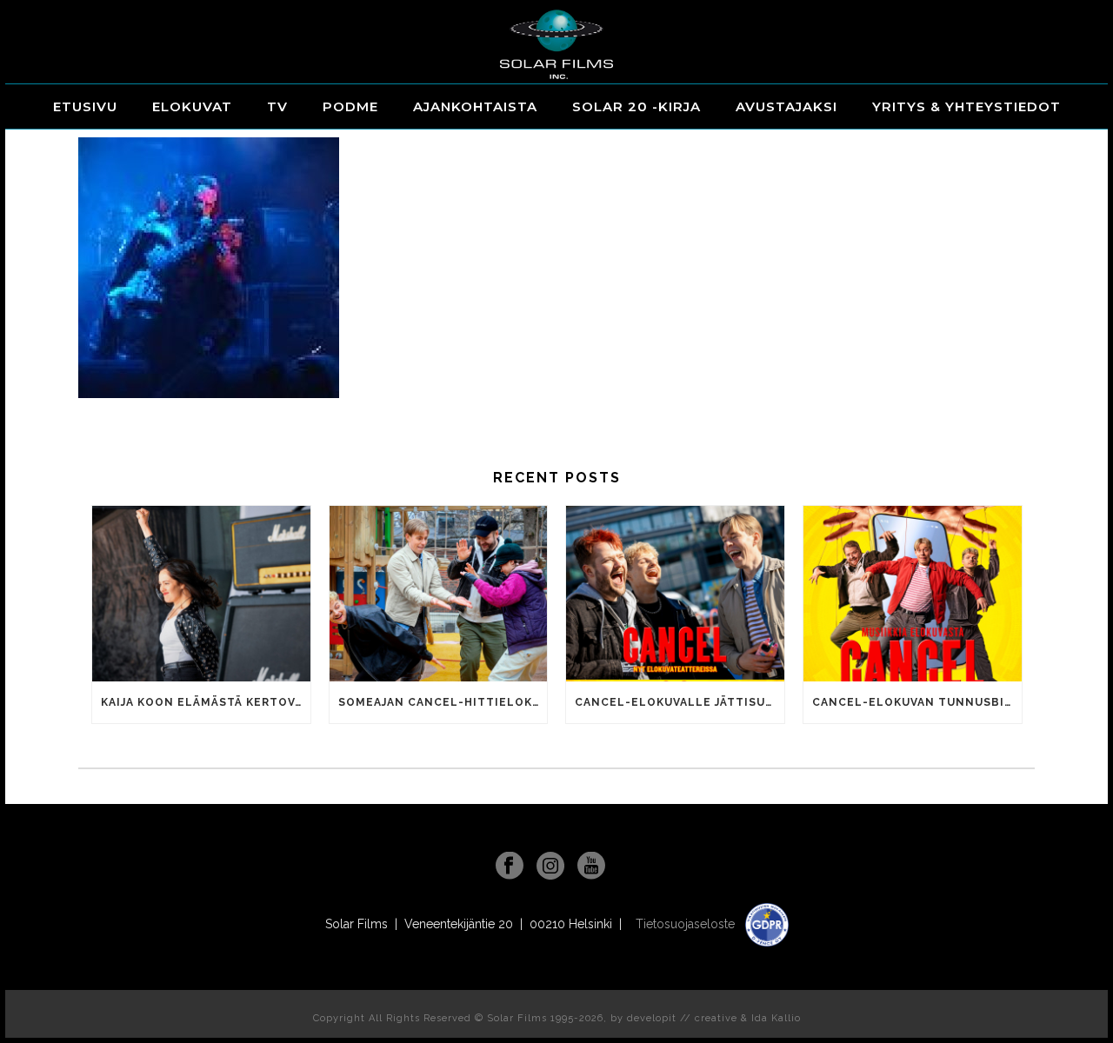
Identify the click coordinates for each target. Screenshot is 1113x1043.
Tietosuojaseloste (687, 924)
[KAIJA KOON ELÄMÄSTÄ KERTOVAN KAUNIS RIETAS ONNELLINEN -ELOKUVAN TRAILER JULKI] (201, 593)
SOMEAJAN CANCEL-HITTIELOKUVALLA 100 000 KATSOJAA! (443, 702)
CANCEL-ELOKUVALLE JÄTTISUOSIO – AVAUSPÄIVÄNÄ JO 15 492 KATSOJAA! (679, 702)
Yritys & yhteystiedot (966, 106)
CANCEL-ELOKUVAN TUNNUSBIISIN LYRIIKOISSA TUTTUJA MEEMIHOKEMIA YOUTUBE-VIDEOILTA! (917, 702)
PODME (350, 106)
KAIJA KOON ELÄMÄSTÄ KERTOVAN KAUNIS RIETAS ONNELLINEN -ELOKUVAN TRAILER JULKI (205, 702)
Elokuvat (192, 106)
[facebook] (509, 866)
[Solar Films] (556, 44)
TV (277, 106)
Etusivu (85, 106)
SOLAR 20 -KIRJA (636, 106)
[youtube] (591, 866)
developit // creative (682, 1018)
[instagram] (550, 866)
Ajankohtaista (475, 106)
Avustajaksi (786, 106)
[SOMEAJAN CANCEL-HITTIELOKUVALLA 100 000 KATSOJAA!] (439, 593)
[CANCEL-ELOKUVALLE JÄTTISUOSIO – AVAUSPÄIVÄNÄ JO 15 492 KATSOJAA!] (675, 593)
